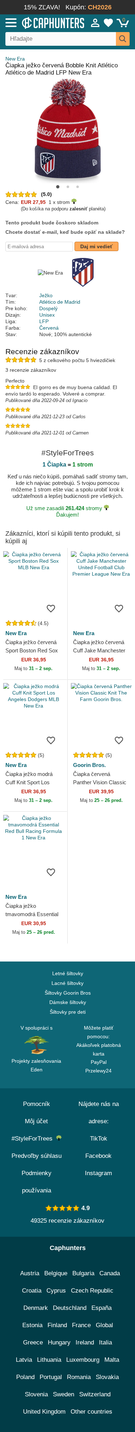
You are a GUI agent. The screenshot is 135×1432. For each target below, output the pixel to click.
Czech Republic (92, 1290)
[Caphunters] (39, 22)
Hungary (59, 1342)
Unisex (47, 315)
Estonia (32, 1325)
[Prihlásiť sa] (95, 22)
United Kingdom (44, 1411)
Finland (57, 1325)
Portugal (51, 1377)
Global (104, 1325)
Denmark (35, 1307)
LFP (44, 321)
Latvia (24, 1359)
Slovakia (107, 1377)
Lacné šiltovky (67, 983)
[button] (57, 186)
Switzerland (95, 1394)
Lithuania (49, 1359)
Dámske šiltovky (67, 1002)
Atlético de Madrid (59, 302)
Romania (79, 1377)
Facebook (98, 1155)
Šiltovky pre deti (68, 1012)
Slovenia (36, 1394)
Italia (105, 1342)
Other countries (91, 1411)
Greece (33, 1342)
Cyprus (56, 1290)
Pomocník (36, 1104)
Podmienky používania (36, 1182)
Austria (29, 1273)
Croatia (31, 1290)
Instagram (98, 1173)
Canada (109, 1273)
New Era (15, 59)
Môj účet (36, 1121)
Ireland (85, 1342)
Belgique (55, 1273)
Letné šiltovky (67, 973)
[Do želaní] (51, 608)
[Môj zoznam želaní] (108, 22)
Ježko (46, 295)
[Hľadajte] (123, 39)
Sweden (63, 1394)
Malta (111, 1359)
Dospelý (48, 308)
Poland (25, 1377)
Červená (49, 328)
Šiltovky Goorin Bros (68, 993)
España (101, 1307)
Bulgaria (83, 1273)
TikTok (98, 1138)
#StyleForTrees (34, 1138)
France (81, 1325)
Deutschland (69, 1307)
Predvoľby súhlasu (37, 1155)
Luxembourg (82, 1359)
